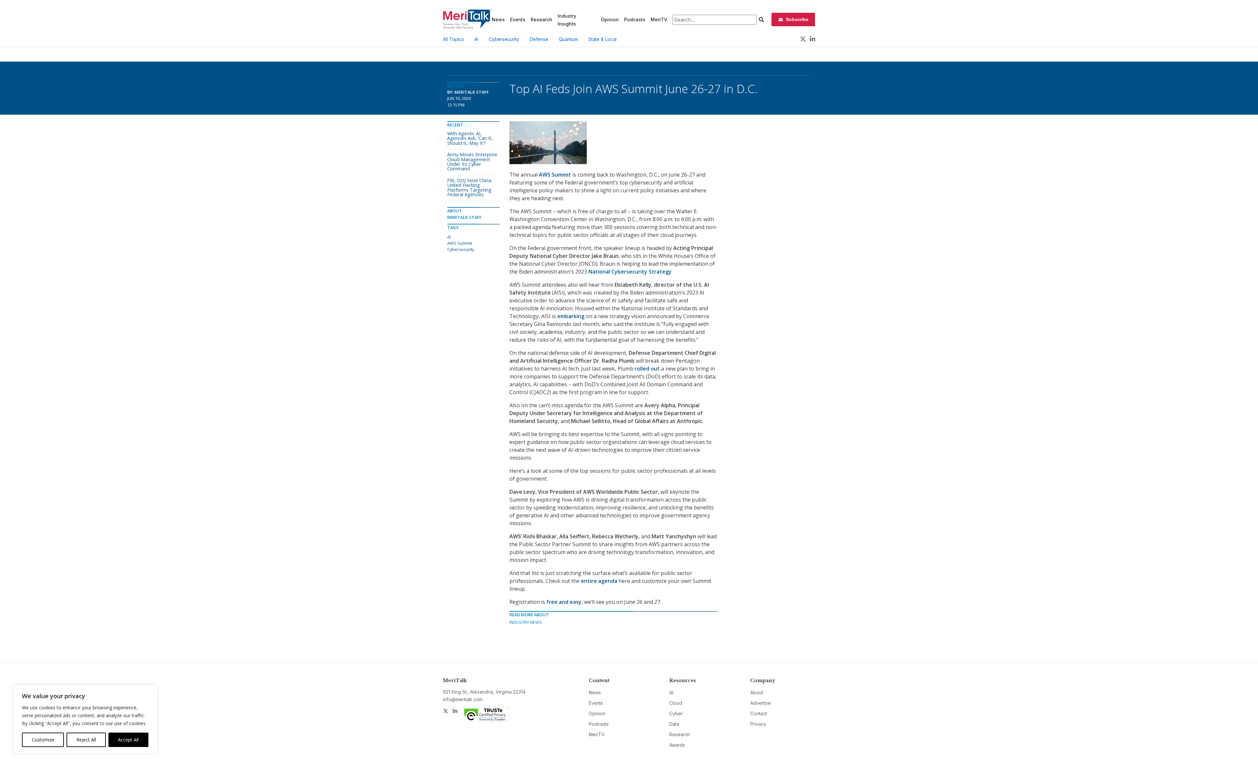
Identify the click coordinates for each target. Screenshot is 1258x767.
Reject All (86, 740)
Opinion (610, 19)
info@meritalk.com (463, 699)
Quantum (568, 39)
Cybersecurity (504, 39)
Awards (677, 745)
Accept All (128, 740)
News (498, 19)
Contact (758, 713)
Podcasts (634, 19)
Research (541, 19)
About (756, 692)
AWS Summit (459, 243)
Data (674, 724)
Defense (539, 39)
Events (517, 19)
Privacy (758, 724)
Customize (43, 740)
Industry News (525, 622)
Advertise (760, 703)
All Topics (453, 39)
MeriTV (659, 19)
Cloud (675, 703)
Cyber (676, 713)
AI (476, 39)
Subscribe (797, 19)
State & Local (602, 39)
